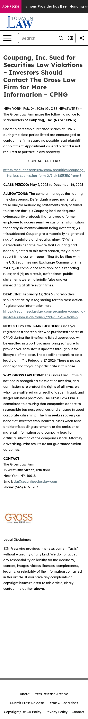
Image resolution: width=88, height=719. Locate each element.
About (24, 694)
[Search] (61, 38)
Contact (78, 712)
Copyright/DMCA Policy (22, 712)
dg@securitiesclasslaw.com (35, 481)
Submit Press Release (27, 703)
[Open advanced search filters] (71, 38)
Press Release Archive (51, 694)
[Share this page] (82, 38)
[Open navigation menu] (7, 38)
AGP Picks (10, 6)
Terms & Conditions (63, 703)
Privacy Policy (56, 712)
